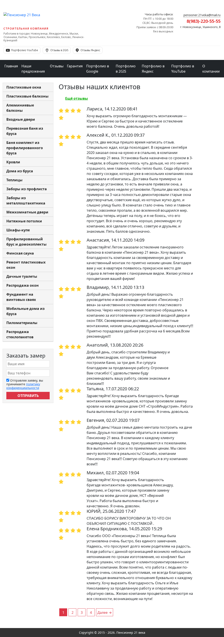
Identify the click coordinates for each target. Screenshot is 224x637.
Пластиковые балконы (27, 96)
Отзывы (56, 66)
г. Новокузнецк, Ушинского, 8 (200, 27)
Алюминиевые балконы (20, 108)
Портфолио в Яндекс (153, 69)
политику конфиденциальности (23, 386)
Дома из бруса (19, 171)
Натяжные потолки (24, 221)
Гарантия (75, 66)
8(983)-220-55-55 (203, 21)
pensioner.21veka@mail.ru (202, 15)
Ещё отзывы (76, 98)
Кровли (13, 162)
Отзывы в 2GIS (59, 50)
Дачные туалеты (21, 276)
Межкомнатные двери (27, 212)
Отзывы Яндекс (90, 50)
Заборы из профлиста (26, 189)
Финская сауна (20, 253)
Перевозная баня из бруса (24, 131)
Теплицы (14, 180)
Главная (11, 66)
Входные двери (20, 119)
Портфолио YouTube (24, 50)
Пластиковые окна (23, 87)
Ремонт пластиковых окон (26, 265)
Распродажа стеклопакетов (19, 334)
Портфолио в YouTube (182, 69)
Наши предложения (33, 69)
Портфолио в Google (97, 69)
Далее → (104, 612)
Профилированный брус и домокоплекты (26, 242)
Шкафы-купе (18, 230)
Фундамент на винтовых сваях (21, 297)
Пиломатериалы (21, 322)
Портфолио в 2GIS (126, 69)
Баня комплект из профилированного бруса (24, 147)
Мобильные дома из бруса (25, 311)
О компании (211, 69)
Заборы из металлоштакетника (25, 200)
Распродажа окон (22, 285)
